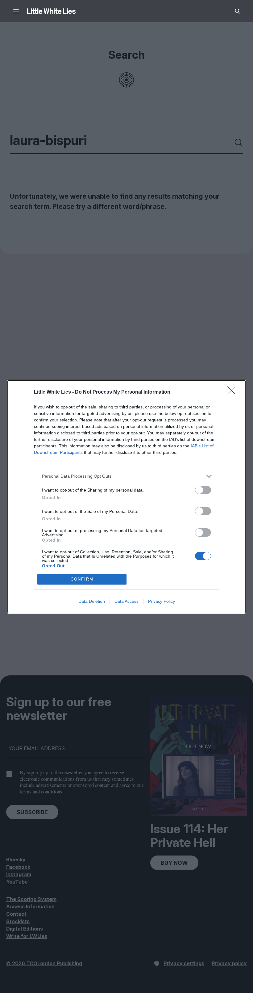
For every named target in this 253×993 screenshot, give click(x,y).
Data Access (126, 601)
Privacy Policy (161, 601)
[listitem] (126, 476)
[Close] (233, 392)
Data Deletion (91, 601)
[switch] (203, 490)
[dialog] (126, 496)
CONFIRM (82, 579)
